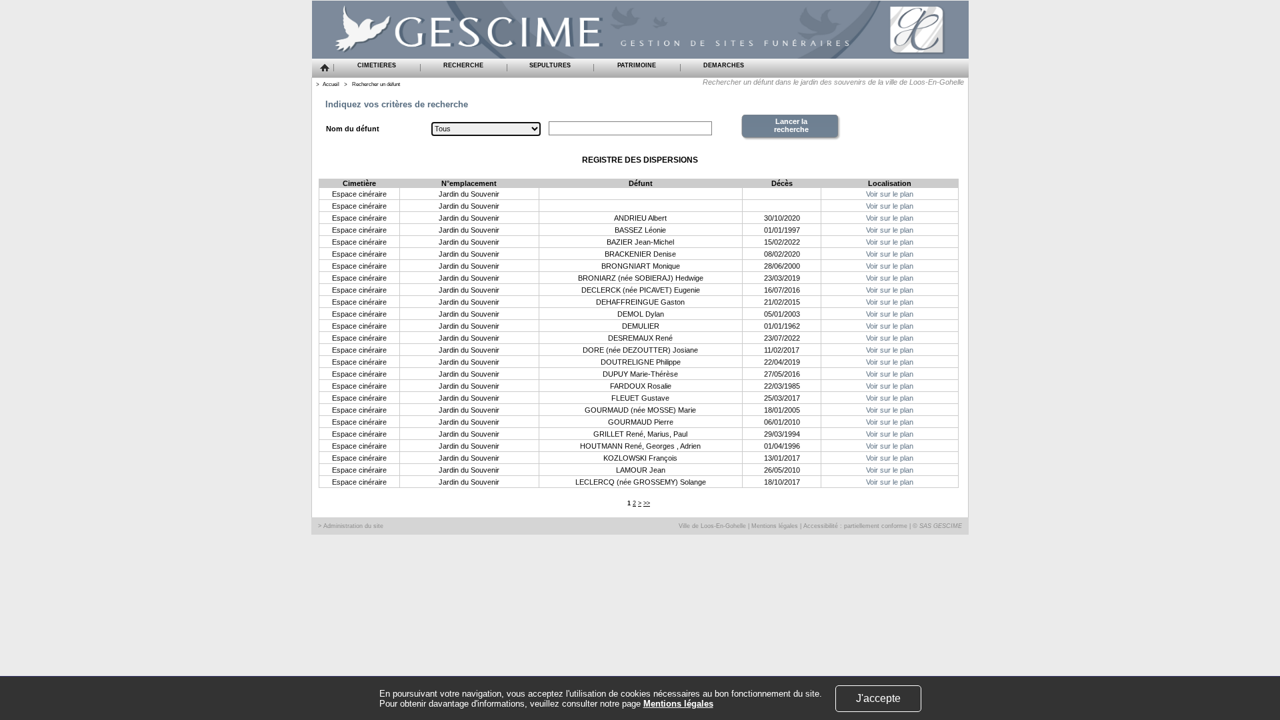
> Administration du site (350, 526)
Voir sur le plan (889, 194)
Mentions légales (774, 526)
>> (646, 503)
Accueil (331, 84)
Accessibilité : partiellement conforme (855, 526)
